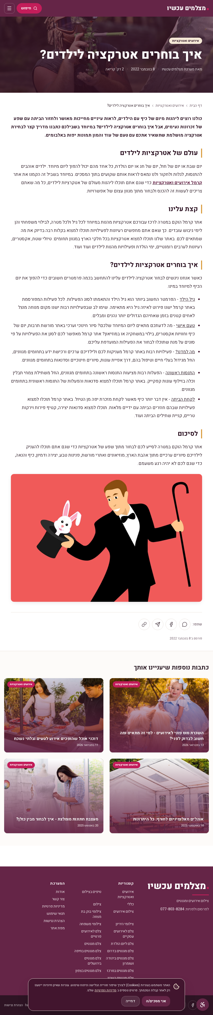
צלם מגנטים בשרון (121, 978)
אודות (60, 891)
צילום (97, 904)
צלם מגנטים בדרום (120, 951)
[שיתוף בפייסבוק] (171, 624)
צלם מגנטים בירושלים (92, 961)
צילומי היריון (125, 924)
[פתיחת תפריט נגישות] (202, 1004)
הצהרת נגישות (54, 921)
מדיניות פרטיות (53, 906)
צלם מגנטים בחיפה (87, 951)
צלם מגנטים (92, 943)
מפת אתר (57, 928)
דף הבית (196, 105)
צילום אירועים (124, 911)
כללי (130, 904)
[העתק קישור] (144, 624)
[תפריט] (9, 8)
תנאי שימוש (56, 913)
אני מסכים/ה (156, 1001)
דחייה (130, 1001)
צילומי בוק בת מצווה (91, 914)
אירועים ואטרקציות (185, 40)
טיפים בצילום (91, 891)
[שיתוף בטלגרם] (157, 624)
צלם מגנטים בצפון (88, 970)
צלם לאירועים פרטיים (91, 934)
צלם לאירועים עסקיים (124, 934)
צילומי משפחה (90, 924)
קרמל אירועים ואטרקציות (177, 182)
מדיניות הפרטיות (105, 990)
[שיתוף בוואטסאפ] (184, 624)
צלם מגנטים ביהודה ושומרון (120, 961)
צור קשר (58, 899)
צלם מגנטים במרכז (120, 970)
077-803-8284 (172, 909)
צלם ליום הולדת (122, 943)
